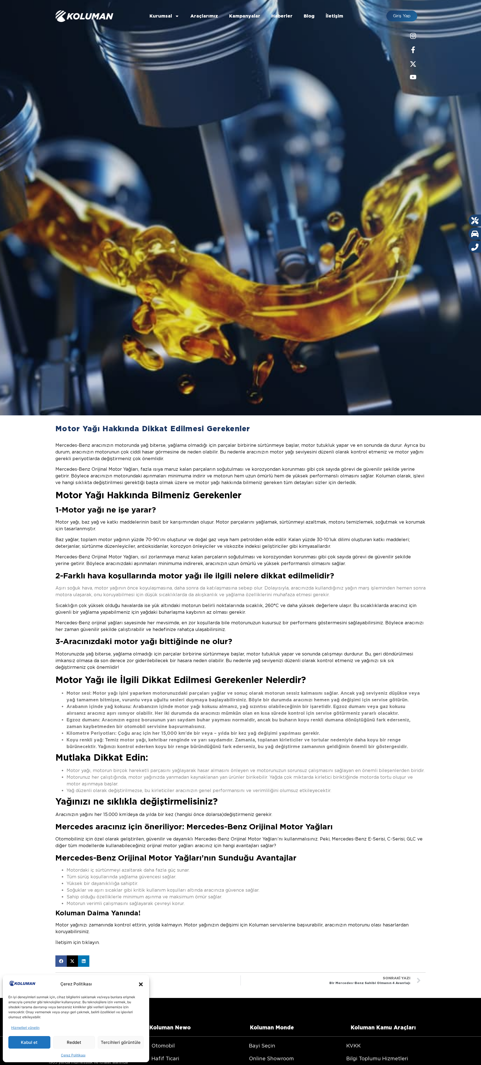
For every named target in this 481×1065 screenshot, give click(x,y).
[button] (141, 984)
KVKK (353, 1046)
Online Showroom (271, 1058)
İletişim (334, 16)
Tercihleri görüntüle (121, 1042)
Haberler (282, 16)
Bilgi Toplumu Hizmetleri (377, 1058)
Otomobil (163, 1046)
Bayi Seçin (262, 1046)
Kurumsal (160, 16)
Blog (309, 16)
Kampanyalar (244, 16)
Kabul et (29, 1042)
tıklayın (90, 942)
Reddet (74, 1042)
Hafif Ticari (165, 1058)
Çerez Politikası (73, 1055)
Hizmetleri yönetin (25, 1027)
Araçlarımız (204, 16)
